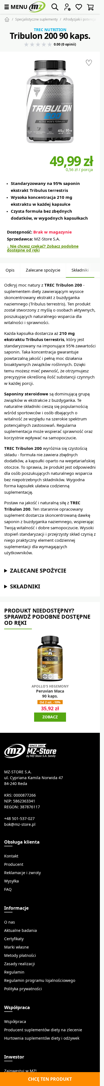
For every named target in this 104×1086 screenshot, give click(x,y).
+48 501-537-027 (19, 819)
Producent (13, 864)
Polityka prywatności (23, 989)
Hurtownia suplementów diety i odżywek (41, 1038)
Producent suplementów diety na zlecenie (43, 1030)
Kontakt (11, 856)
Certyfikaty (14, 939)
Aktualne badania (20, 930)
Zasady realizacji (19, 964)
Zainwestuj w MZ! (20, 1071)
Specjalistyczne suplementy (36, 19)
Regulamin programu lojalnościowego (39, 980)
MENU (15, 7)
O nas (9, 922)
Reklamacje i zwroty (22, 873)
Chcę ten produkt (50, 1079)
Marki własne (16, 947)
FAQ (8, 889)
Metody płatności (20, 955)
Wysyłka (11, 881)
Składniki (80, 270)
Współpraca (15, 1022)
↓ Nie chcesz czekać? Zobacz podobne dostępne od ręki (42, 248)
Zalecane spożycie (43, 270)
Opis (10, 270)
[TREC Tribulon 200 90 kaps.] (50, 101)
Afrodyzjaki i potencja (79, 19)
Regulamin (14, 972)
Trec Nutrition (50, 30)
